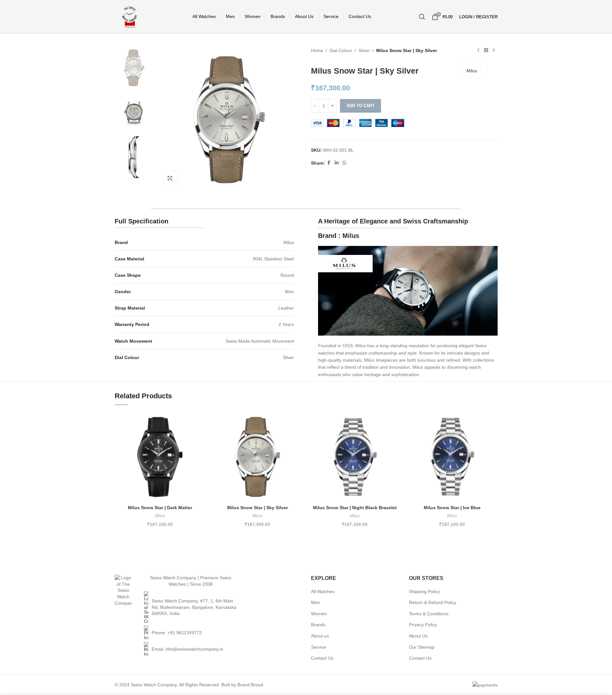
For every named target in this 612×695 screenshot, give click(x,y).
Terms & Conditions (428, 613)
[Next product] (494, 50)
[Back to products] (486, 50)
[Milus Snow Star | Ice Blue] (452, 456)
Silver (364, 50)
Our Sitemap (422, 647)
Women (319, 613)
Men (315, 602)
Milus (471, 70)
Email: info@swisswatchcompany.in (187, 649)
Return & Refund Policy (432, 602)
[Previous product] (478, 50)
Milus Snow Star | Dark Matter (160, 507)
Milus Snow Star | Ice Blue (452, 507)
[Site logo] (130, 16)
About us (320, 635)
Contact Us (322, 658)
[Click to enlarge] (170, 178)
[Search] (422, 16)
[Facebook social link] (329, 162)
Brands (318, 624)
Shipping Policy (424, 591)
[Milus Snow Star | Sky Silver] (257, 456)
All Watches (322, 591)
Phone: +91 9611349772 (177, 632)
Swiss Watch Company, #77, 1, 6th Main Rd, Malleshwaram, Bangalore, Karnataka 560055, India (194, 607)
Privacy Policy (423, 624)
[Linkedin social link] (337, 162)
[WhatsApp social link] (344, 162)
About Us (418, 635)
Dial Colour (341, 50)
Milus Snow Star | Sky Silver (257, 507)
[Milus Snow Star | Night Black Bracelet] (354, 456)
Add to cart (360, 105)
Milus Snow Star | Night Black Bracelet (355, 507)
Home (317, 50)
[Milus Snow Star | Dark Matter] (160, 456)
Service (318, 647)
